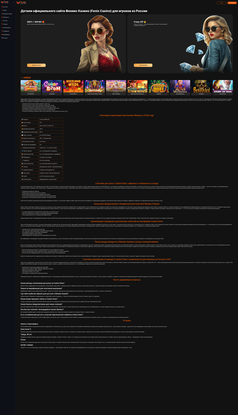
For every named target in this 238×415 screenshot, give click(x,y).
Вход (221, 2)
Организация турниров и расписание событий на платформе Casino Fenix (40, 108)
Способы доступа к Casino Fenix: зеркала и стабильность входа (38, 105)
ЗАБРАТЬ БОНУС (36, 65)
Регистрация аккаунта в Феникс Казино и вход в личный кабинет (38, 109)
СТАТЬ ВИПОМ (143, 65)
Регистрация (232, 2)
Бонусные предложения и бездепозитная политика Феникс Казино (39, 106)
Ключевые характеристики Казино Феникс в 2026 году (36, 103)
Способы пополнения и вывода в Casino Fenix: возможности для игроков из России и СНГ (45, 111)
